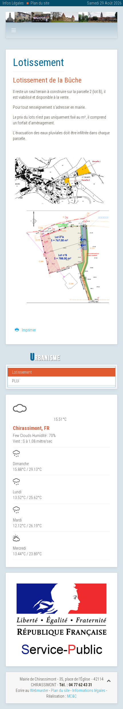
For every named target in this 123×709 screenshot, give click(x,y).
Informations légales (88, 690)
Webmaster (39, 690)
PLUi (15, 381)
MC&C (72, 696)
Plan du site (40, 3)
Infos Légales (13, 3)
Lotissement (22, 372)
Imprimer (28, 330)
